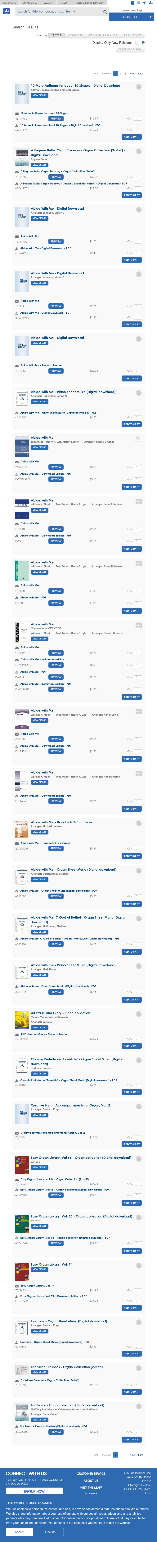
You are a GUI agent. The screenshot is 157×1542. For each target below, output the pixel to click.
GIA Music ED (30, 3)
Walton (48, 3)
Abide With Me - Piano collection (41, 365)
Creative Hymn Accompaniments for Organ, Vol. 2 (70, 1105)
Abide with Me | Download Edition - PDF (45, 473)
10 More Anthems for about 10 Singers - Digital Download (75, 85)
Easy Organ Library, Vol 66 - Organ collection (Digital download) (81, 1157)
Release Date (132, 35)
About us (91, 1481)
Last (140, 73)
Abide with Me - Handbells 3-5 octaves (61, 822)
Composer (75, 35)
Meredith (65, 3)
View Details (39, 95)
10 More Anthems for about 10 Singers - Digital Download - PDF (60, 125)
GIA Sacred (9, 3)
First (96, 73)
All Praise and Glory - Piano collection (60, 1013)
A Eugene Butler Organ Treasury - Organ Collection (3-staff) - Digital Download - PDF (73, 183)
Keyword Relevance (103, 35)
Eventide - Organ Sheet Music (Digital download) (69, 1321)
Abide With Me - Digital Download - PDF (45, 248)
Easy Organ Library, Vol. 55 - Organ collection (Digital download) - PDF (65, 1237)
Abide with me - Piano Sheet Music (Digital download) (73, 965)
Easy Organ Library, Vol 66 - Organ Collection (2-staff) (54, 1179)
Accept (19, 1532)
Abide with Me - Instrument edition (42, 659)
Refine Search (131, 49)
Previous (106, 73)
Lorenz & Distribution (89, 3)
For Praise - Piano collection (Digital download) (67, 1405)
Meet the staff (91, 1487)
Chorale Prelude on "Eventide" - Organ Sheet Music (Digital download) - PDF (68, 1080)
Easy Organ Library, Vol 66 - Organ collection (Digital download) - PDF (64, 1189)
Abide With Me (29, 236)
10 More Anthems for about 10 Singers (44, 113)
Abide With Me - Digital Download (57, 208)
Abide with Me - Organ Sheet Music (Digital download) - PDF (58, 890)
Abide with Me (42, 437)
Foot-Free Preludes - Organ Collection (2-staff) (67, 1367)
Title (57, 35)
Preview (56, 118)
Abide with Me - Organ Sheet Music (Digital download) (73, 869)
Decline (50, 1532)
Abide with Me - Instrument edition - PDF (45, 683)
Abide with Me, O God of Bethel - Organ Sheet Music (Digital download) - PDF (69, 938)
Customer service (91, 1473)
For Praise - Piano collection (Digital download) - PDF (53, 1426)
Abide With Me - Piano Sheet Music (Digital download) (73, 392)
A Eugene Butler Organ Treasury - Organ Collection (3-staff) (57, 171)
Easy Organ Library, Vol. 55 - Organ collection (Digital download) (81, 1216)
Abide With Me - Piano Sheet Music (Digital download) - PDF (58, 412)
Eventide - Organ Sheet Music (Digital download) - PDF (55, 1341)
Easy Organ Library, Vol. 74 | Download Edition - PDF (53, 1296)
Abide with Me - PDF (33, 597)
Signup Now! (34, 1491)
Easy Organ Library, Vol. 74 (52, 1264)
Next (132, 73)
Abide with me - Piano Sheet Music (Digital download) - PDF (58, 986)
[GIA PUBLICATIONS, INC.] (6, 10)
